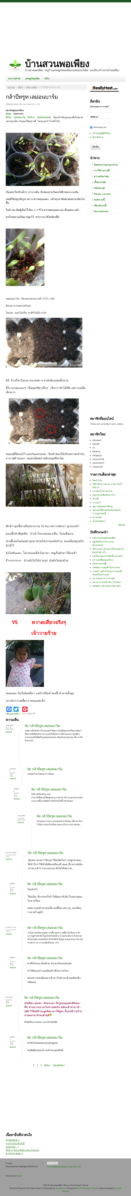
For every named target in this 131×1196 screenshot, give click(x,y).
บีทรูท (8, 117)
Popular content (102, 193)
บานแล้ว (96, 502)
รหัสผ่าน (94, 117)
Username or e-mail (100, 106)
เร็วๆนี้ (95, 498)
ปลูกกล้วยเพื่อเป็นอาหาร (104, 494)
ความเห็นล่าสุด (101, 176)
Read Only (97, 480)
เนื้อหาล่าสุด (100, 182)
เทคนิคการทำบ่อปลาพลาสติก (106, 585)
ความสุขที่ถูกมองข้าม (102, 559)
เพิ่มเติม (121, 524)
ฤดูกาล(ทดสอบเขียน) (102, 506)
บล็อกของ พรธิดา (12, 713)
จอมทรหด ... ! (12, 1146)
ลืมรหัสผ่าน (98, 137)
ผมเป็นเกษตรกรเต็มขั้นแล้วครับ (107, 556)
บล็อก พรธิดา (32, 87)
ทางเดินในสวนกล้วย (102, 491)
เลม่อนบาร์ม (20, 117)
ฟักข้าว (31, 117)
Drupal (19, 1175)
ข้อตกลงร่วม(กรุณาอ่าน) (106, 164)
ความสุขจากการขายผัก (103, 578)
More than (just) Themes (87, 1188)
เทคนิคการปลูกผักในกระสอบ (106, 567)
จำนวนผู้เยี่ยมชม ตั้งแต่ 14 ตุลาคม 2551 (64, 1166)
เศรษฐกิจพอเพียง (32, 78)
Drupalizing (60, 1188)
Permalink (9, 732)
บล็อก (20, 87)
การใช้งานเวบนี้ (102, 170)
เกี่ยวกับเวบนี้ (100, 205)
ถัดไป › (47, 1065)
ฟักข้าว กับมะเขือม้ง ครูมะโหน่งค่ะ (22, 1150)
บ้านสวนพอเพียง (57, 63)
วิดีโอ (47, 78)
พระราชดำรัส (14, 78)
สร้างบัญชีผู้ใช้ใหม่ (101, 133)
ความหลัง (97, 517)
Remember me (99, 127)
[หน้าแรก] (15, 65)
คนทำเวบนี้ (99, 199)
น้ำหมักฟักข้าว (13, 1140)
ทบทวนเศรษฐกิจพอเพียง (104, 537)
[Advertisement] (65, 28)
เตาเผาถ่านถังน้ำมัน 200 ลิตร (106, 582)
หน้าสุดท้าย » (59, 1065)
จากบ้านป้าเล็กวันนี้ (15, 1143)
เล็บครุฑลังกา (99, 521)
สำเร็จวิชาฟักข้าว (14, 1153)
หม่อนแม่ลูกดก (44, 117)
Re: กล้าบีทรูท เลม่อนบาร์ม (42, 726)
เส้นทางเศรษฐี (99, 563)
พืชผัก (8, 113)
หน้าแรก (11, 87)
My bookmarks (101, 211)
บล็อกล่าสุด (99, 188)
